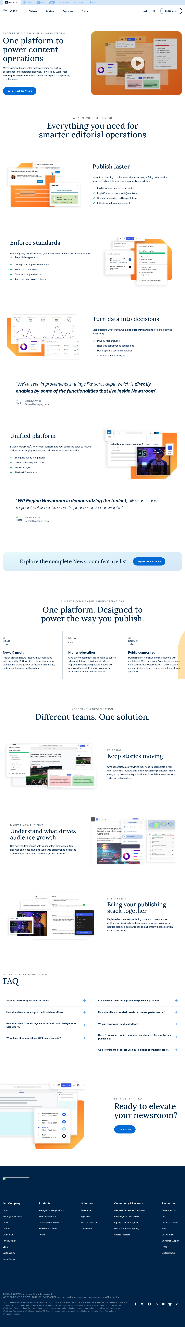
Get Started (171, 11)
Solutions (50, 11)
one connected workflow (136, 181)
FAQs (164, 1247)
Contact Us (8, 1234)
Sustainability (9, 1253)
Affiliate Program (122, 1234)
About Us (7, 1210)
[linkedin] (156, 1304)
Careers (7, 1228)
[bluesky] (170, 1304)
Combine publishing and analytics (140, 329)
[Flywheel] (28, 2)
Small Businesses (89, 1222)
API (163, 1216)
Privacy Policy (9, 1240)
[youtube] (163, 1304)
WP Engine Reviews (12, 1216)
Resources (68, 11)
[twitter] (142, 1304)
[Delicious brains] (92, 2)
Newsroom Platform (48, 1228)
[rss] (177, 1304)
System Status (168, 1253)
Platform (33, 11)
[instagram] (149, 1304)
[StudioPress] (79, 2)
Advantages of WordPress (126, 1216)
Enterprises (86, 1210)
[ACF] (52, 2)
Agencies (85, 1216)
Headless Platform (47, 1216)
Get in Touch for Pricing (20, 91)
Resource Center (170, 1222)
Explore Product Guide (149, 561)
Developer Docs (170, 1210)
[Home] (91, 1184)
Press (5, 1222)
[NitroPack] (64, 2)
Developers (86, 1228)
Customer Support (170, 1240)
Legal (5, 1247)
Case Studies (168, 1234)
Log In (145, 11)
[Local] (41, 2)
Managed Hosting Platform (51, 1210)
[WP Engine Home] (14, 11)
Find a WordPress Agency (126, 1228)
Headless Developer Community (129, 1210)
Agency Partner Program (126, 1222)
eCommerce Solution (49, 1222)
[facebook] (135, 1304)
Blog (164, 1228)
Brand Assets (9, 1259)
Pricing (85, 11)
